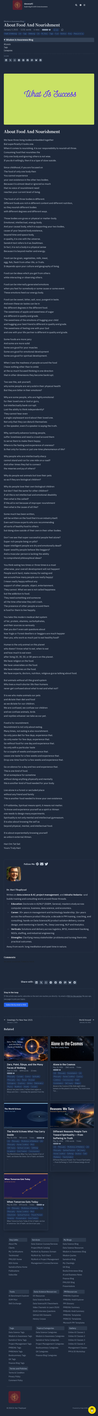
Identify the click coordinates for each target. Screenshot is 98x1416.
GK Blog (66, 1267)
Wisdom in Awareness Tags (20, 1336)
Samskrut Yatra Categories (47, 1340)
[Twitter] (46, 864)
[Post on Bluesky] (36, 60)
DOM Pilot (13, 1299)
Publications (14, 1271)
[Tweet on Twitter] (10, 60)
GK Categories (42, 1351)
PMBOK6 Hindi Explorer (73, 1299)
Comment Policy (16, 1380)
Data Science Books (41, 1299)
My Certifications (16, 1251)
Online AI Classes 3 (76, 1340)
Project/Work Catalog (40, 1248)
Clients (12, 1248)
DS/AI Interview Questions (44, 1311)
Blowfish (88, 1408)
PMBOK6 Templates (72, 1315)
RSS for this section (74, 996)
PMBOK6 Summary (71, 1307)
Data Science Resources (73, 1248)
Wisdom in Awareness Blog (14, 21)
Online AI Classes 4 (76, 1344)
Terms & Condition (16, 1372)
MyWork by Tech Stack (41, 1255)
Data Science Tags (16, 1332)
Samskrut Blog (69, 1259)
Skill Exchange (15, 1303)
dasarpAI (36, 5)
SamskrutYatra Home (18, 1267)
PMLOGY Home (15, 1259)
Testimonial (14, 1255)
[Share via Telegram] (19, 60)
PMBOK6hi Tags (16, 1351)
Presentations (69, 1286)
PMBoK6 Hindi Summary (73, 1311)
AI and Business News (72, 1274)
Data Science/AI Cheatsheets (45, 1303)
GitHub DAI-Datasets (42, 1315)
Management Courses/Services (44, 1263)
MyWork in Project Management (45, 1259)
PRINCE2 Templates (72, 1319)
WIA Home (13, 1263)
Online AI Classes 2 (76, 1336)
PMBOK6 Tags (15, 1347)
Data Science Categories (46, 1332)
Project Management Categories (50, 1344)
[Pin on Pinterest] (23, 60)
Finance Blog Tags (16, 1363)
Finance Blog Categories (46, 1355)
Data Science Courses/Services (44, 1244)
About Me (13, 1244)
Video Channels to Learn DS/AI (46, 1307)
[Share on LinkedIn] (6, 60)
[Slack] (37, 864)
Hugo (82, 1408)
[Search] (76, 5)
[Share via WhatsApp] (14, 60)
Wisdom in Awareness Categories (50, 1336)
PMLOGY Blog (69, 1282)
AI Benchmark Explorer (19, 1296)
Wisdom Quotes (69, 1255)
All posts (7, 44)
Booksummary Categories (47, 1347)
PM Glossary (68, 1303)
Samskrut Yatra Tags (18, 1340)
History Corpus (39, 1319)
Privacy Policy (14, 1376)
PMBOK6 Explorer (71, 1296)
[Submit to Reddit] (40, 60)
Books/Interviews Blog (73, 1271)
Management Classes (77, 1347)
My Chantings (68, 1263)
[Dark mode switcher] (81, 5)
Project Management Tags (20, 1344)
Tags (6, 47)
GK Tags (12, 1359)
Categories (8, 50)
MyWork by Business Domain (43, 1251)
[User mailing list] (42, 864)
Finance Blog (68, 1278)
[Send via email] (32, 60)
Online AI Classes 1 (76, 1332)
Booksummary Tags (17, 1355)
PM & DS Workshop (76, 1351)
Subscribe (13, 1274)
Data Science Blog (71, 1244)
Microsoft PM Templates (74, 1322)
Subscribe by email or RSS (16, 1005)
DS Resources (39, 1296)
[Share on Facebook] (27, 60)
